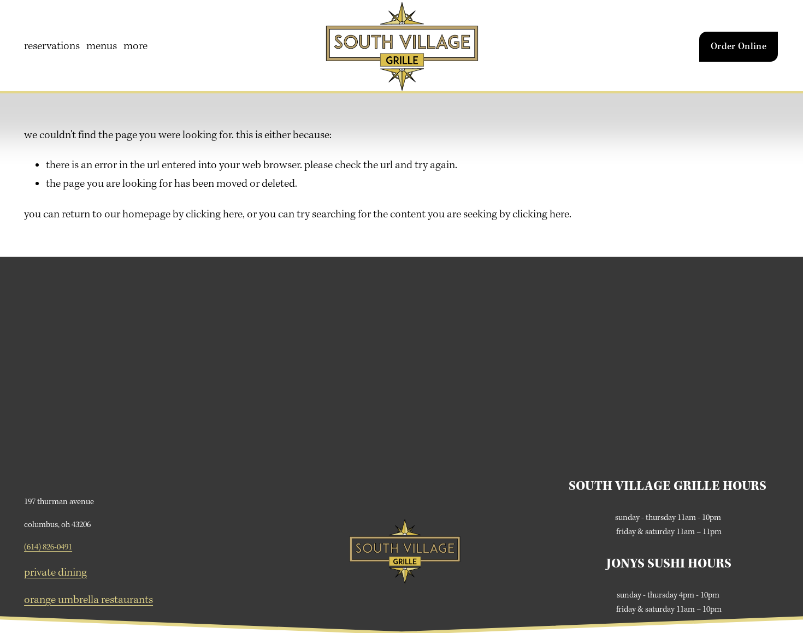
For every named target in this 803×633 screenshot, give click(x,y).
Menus (101, 46)
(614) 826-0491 (48, 547)
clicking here (214, 214)
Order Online (738, 46)
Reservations (52, 46)
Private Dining (55, 573)
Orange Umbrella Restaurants (88, 600)
